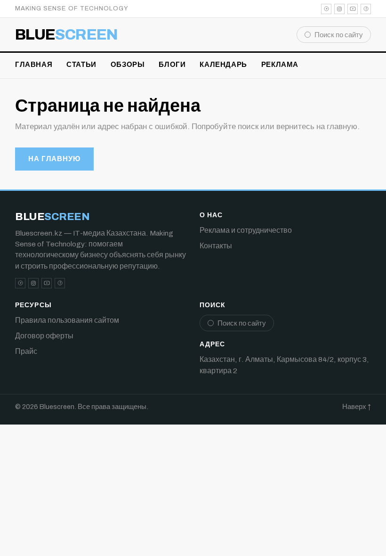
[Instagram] (339, 9)
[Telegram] (326, 9)
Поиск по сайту (338, 35)
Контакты (216, 246)
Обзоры (128, 64)
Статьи (81, 64)
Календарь (223, 64)
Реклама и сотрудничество (246, 230)
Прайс (26, 351)
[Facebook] (366, 9)
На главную (54, 159)
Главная (33, 64)
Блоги (172, 64)
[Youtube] (352, 9)
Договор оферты (44, 336)
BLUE (66, 34)
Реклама (279, 64)
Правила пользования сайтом (67, 320)
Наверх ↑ (356, 406)
